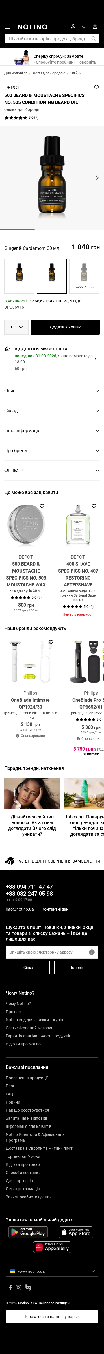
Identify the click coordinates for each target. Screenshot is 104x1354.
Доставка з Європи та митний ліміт (39, 1148)
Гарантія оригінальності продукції (38, 1036)
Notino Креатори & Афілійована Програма (35, 1137)
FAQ (9, 1094)
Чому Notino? (18, 1003)
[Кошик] (95, 27)
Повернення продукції (26, 1078)
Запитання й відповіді (26, 1118)
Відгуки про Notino (23, 1044)
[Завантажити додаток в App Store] (76, 1232)
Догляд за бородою (49, 73)
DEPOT (12, 87)
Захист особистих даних (28, 1197)
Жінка (27, 967)
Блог (10, 1086)
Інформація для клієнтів (28, 1126)
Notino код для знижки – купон (35, 1019)
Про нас (13, 1011)
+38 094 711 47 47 (29, 886)
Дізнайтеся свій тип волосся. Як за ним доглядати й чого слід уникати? (32, 825)
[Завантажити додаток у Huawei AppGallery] (52, 1247)
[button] (7, 28)
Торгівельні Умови (23, 1156)
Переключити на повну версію (52, 1316)
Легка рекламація (23, 1188)
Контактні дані (55, 909)
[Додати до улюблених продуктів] (96, 87)
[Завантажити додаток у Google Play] (28, 1232)
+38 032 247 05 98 (29, 893)
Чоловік (76, 967)
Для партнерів (19, 1180)
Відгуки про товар (23, 1164)
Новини (13, 1102)
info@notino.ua (20, 909)
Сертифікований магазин (29, 1028)
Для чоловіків (15, 73)
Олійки (75, 73)
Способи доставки (23, 1172)
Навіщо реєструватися (27, 1110)
